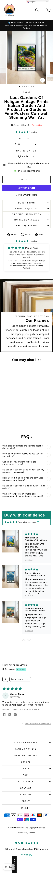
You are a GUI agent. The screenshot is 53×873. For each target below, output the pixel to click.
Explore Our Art (25, 755)
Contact (25, 788)
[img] (10, 522)
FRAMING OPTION (25, 151)
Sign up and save (25, 742)
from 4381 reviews (27, 522)
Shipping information (26, 214)
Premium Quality (26, 208)
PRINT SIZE (26, 139)
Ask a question (26, 225)
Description (26, 203)
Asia (26, 775)
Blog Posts (26, 781)
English (32, 2)
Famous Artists (25, 749)
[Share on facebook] (4, 715)
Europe (26, 762)
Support (26, 795)
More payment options (26, 195)
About (26, 801)
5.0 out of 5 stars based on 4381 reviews (26, 849)
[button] (22, 132)
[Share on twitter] (9, 715)
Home (26, 92)
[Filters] (5, 679)
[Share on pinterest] (15, 715)
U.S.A (25, 768)
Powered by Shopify (26, 833)
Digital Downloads (26, 220)
